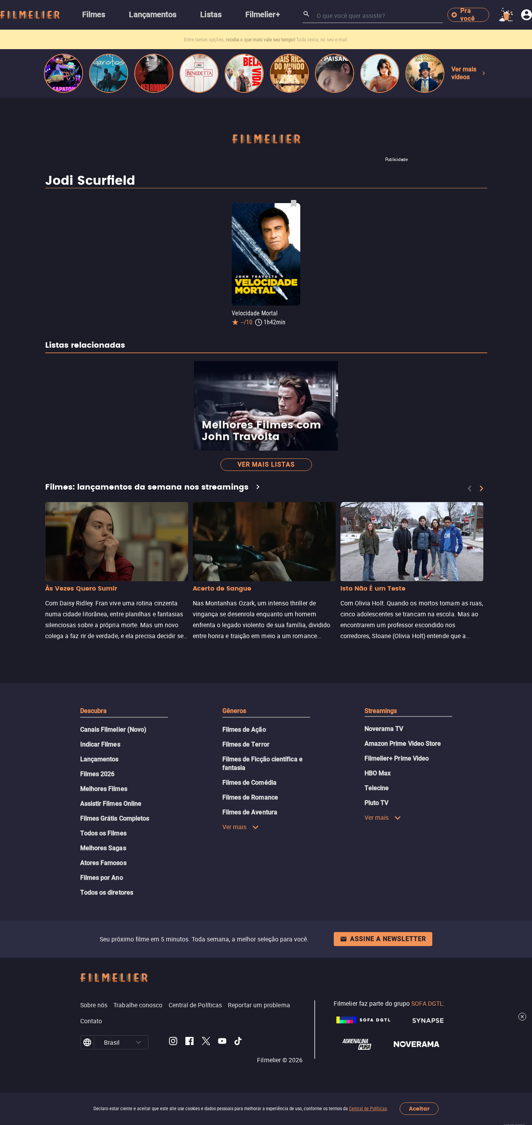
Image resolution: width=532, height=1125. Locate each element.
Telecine (377, 788)
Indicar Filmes (100, 744)
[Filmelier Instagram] (173, 1042)
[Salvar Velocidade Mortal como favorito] (293, 203)
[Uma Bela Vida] (244, 73)
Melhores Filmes (103, 788)
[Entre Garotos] (108, 73)
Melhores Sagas (103, 848)
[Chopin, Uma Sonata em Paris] (424, 73)
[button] (138, 1042)
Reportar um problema (259, 1005)
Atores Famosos (103, 863)
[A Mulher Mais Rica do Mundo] (289, 73)
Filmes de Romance (250, 797)
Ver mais (234, 827)
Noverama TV (384, 728)
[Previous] (470, 488)
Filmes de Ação (244, 729)
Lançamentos (99, 759)
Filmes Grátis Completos (115, 818)
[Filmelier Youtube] (222, 1042)
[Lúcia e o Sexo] (379, 73)
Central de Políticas (368, 1108)
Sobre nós (94, 1005)
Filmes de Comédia (249, 782)
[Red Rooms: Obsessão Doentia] (153, 73)
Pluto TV (377, 803)
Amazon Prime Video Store (403, 743)
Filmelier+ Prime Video (397, 758)
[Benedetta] (199, 73)
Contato (91, 1021)
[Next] (481, 488)
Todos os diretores (106, 892)
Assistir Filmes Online (111, 803)
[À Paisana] (334, 73)
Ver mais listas (266, 464)
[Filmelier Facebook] (189, 1042)
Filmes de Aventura (249, 812)
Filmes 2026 (97, 774)
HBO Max (378, 773)
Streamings (381, 711)
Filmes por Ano (101, 877)
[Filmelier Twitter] (206, 1042)
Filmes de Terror (246, 744)
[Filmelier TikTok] (238, 1042)
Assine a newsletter (388, 939)
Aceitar (419, 1108)
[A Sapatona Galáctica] (63, 73)
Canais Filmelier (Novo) (113, 729)
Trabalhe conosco (137, 1005)
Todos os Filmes (103, 833)
